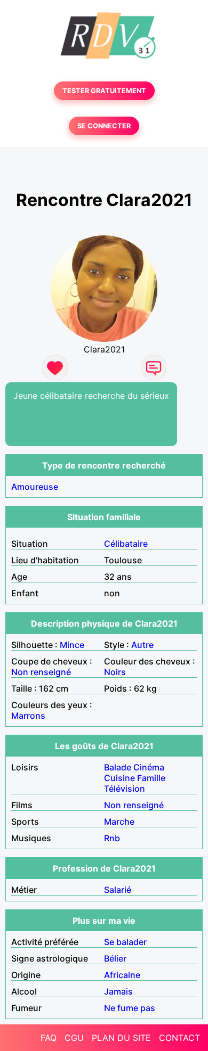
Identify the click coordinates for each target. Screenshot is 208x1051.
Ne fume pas (129, 1008)
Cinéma (148, 767)
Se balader (125, 942)
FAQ (49, 1037)
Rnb (112, 838)
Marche (119, 821)
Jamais (118, 991)
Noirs (115, 672)
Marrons (28, 715)
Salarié (117, 889)
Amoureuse (34, 486)
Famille (151, 778)
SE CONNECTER (104, 126)
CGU (74, 1037)
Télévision (124, 788)
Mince (72, 644)
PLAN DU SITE (121, 1037)
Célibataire (126, 543)
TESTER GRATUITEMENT (104, 91)
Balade (117, 767)
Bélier (115, 958)
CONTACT (179, 1037)
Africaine (122, 975)
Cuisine (119, 778)
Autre (142, 644)
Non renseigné (41, 672)
